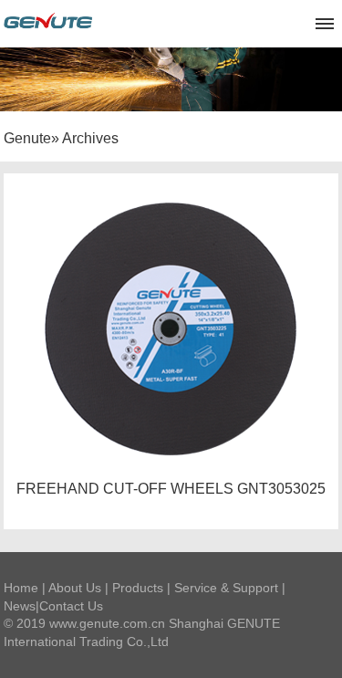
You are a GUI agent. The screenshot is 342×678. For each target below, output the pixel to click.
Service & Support (226, 587)
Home (21, 587)
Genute (27, 138)
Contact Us (71, 606)
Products (137, 587)
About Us (74, 587)
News (20, 606)
